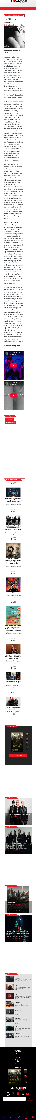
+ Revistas (18, 756)
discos (20, 15)
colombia (14, 15)
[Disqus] (14, 450)
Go (30, 1099)
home (9, 15)
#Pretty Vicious (10, 423)
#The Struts (9, 419)
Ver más (17, 982)
